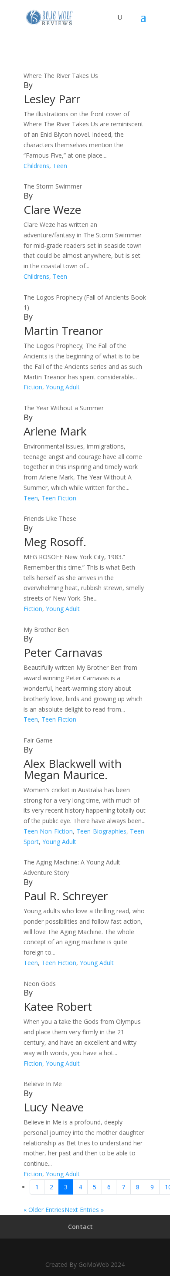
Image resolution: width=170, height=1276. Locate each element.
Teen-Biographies (101, 831)
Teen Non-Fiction (48, 831)
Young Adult (63, 387)
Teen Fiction (58, 498)
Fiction (33, 387)
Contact (80, 1226)
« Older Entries (44, 1209)
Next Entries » (84, 1209)
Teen (60, 166)
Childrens (36, 166)
